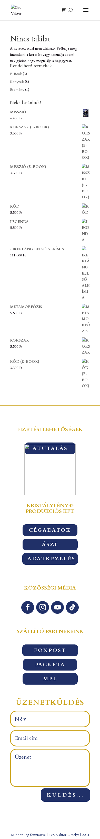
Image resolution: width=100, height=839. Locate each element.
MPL (50, 678)
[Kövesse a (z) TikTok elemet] (72, 607)
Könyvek (17, 81)
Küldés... (65, 794)
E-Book (16, 73)
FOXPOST (50, 650)
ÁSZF (50, 544)
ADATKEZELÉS (51, 558)
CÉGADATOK (50, 530)
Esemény (17, 89)
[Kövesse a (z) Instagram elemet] (42, 607)
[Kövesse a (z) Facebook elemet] (27, 607)
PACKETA (50, 664)
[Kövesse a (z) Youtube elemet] (57, 607)
